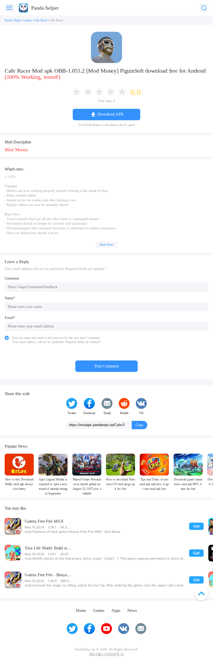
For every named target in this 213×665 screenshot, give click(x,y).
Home (81, 611)
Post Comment (107, 366)
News (132, 611)
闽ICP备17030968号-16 (106, 654)
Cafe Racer (41, 20)
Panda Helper (13, 20)
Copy (139, 425)
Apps (115, 611)
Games (27, 20)
